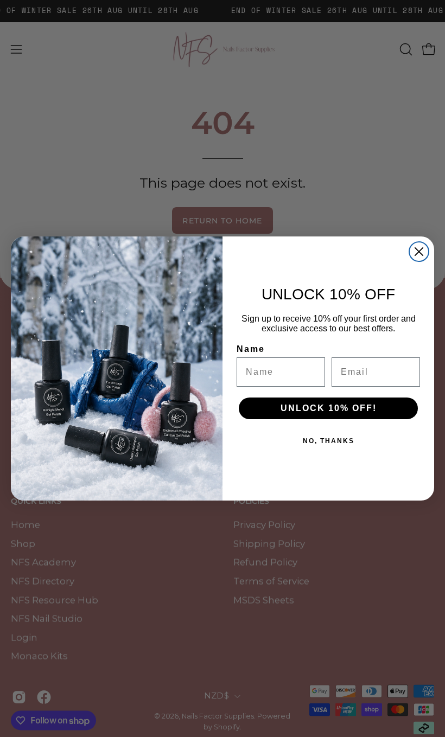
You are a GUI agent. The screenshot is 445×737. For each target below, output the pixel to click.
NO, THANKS (328, 441)
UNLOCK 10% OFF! (329, 408)
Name (251, 349)
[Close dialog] (419, 251)
